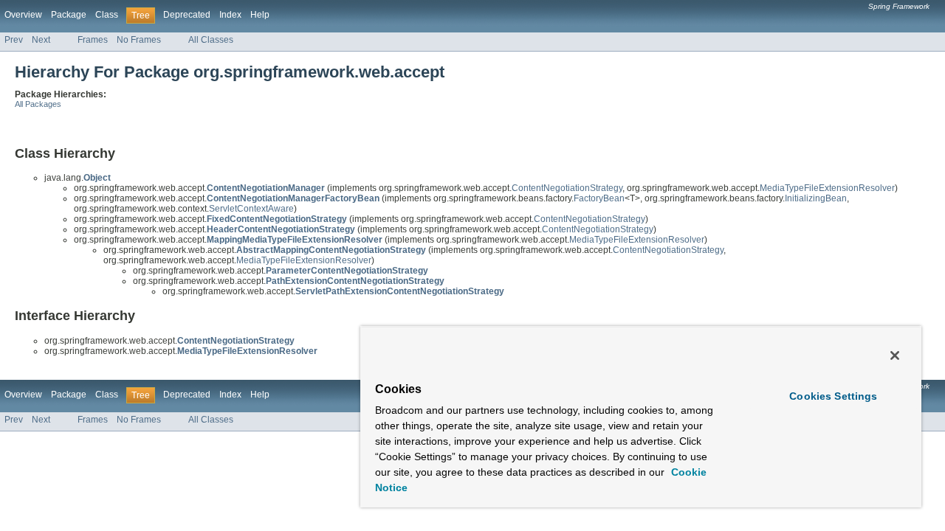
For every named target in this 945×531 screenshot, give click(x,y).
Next (41, 40)
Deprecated (186, 15)
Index (230, 15)
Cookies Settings (833, 396)
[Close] (895, 355)
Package (68, 15)
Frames (93, 40)
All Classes (210, 40)
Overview (23, 15)
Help (259, 15)
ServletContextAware (251, 209)
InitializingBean (816, 198)
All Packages (38, 104)
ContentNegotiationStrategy (567, 188)
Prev (13, 40)
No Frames (139, 40)
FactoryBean (599, 198)
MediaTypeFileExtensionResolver (827, 188)
